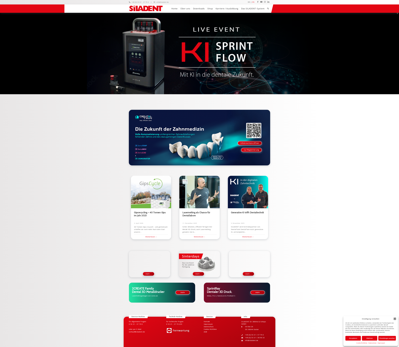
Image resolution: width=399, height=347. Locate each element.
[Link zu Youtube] (261, 2)
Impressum (381, 343)
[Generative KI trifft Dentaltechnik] (248, 192)
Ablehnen (369, 338)
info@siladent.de (162, 2)
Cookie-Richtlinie (361, 343)
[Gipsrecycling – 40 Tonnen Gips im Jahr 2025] (151, 192)
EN (253, 2)
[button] (395, 319)
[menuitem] (174, 8)
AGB (205, 332)
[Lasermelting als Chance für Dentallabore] (199, 192)
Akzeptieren (353, 338)
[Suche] (268, 8)
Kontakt (207, 321)
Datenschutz (372, 343)
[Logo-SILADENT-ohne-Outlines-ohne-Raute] (146, 8)
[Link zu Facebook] (257, 2)
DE (249, 2)
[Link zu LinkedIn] (268, 2)
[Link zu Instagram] (265, 2)
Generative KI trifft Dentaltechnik (247, 212)
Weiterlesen (150, 237)
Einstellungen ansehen (387, 338)
